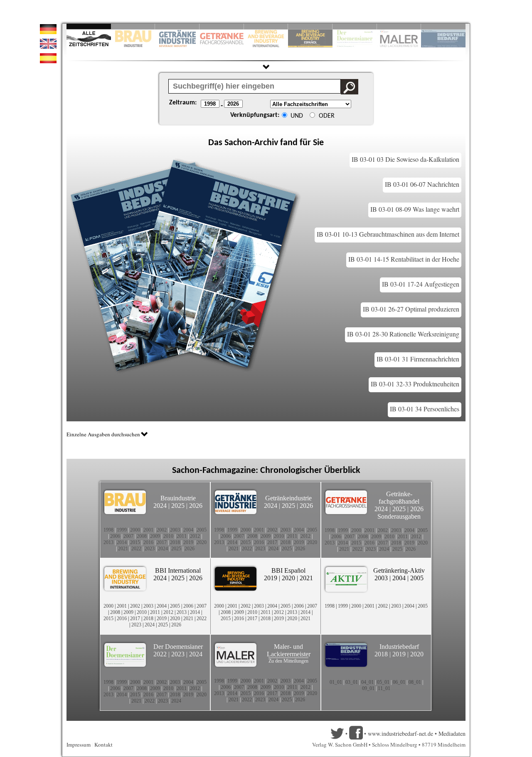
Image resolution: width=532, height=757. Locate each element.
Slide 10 (443, 26)
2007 (128, 536)
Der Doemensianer (178, 646)
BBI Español (288, 570)
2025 (178, 505)
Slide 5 (266, 26)
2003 (175, 530)
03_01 (351, 682)
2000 (135, 530)
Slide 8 (354, 26)
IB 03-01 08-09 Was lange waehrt (414, 209)
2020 (202, 542)
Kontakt (103, 744)
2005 (202, 530)
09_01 (368, 688)
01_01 (336, 682)
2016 (148, 542)
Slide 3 (177, 26)
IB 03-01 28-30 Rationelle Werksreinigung (403, 333)
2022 (136, 549)
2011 (182, 536)
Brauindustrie (178, 498)
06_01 (399, 682)
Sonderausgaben (399, 516)
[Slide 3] (177, 26)
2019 (188, 542)
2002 (162, 530)
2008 (142, 536)
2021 (123, 549)
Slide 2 (133, 26)
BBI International (178, 570)
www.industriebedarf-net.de (400, 733)
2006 (115, 536)
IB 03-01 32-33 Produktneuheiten (415, 383)
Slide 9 (399, 26)
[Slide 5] (266, 26)
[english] (48, 46)
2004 (188, 530)
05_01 (383, 682)
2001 (148, 530)
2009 (155, 536)
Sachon (238, 143)
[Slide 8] (354, 26)
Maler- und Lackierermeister (288, 650)
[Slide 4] (222, 26)
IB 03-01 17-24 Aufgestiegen (420, 284)
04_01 (367, 682)
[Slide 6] (310, 26)
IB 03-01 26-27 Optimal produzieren (411, 308)
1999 (122, 530)
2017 (162, 542)
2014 (122, 542)
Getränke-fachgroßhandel (399, 497)
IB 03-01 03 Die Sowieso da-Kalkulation (405, 159)
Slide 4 (222, 26)
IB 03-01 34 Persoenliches (424, 408)
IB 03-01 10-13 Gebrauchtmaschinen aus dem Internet (388, 234)
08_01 (415, 682)
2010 (168, 536)
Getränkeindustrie (288, 498)
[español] (48, 61)
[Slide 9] (399, 26)
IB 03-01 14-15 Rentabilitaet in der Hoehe (403, 259)
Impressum (78, 744)
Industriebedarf (399, 646)
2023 (150, 549)
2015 (135, 542)
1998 (108, 530)
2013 (108, 542)
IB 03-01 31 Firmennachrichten (418, 358)
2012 (195, 536)
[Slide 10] (443, 26)
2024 (160, 505)
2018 (175, 542)
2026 (195, 505)
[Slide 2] (133, 26)
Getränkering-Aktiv (399, 570)
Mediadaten (452, 733)
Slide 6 (310, 26)
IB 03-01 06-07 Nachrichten (422, 184)
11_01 (384, 688)
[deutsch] (48, 31)
